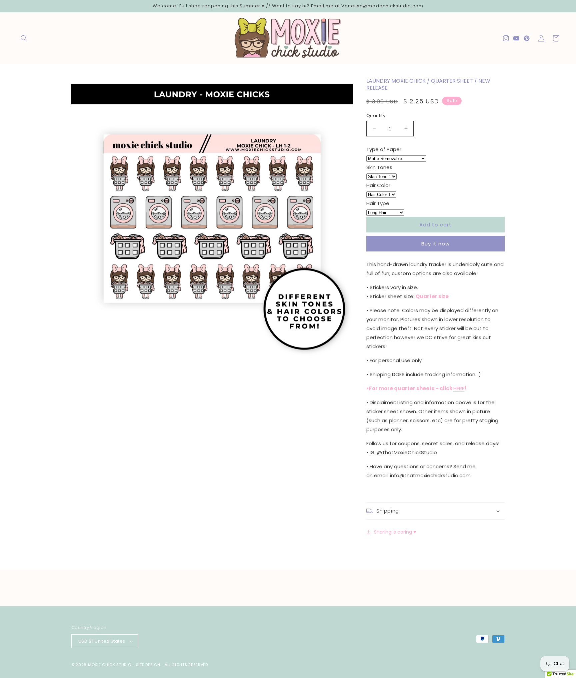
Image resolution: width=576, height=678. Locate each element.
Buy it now (435, 243)
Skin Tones (379, 167)
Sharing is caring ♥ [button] (395, 532)
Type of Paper (383, 149)
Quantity (375, 115)
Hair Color (378, 185)
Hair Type (377, 203)
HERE (458, 388)
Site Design (148, 664)
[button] (24, 38)
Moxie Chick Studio (109, 664)
